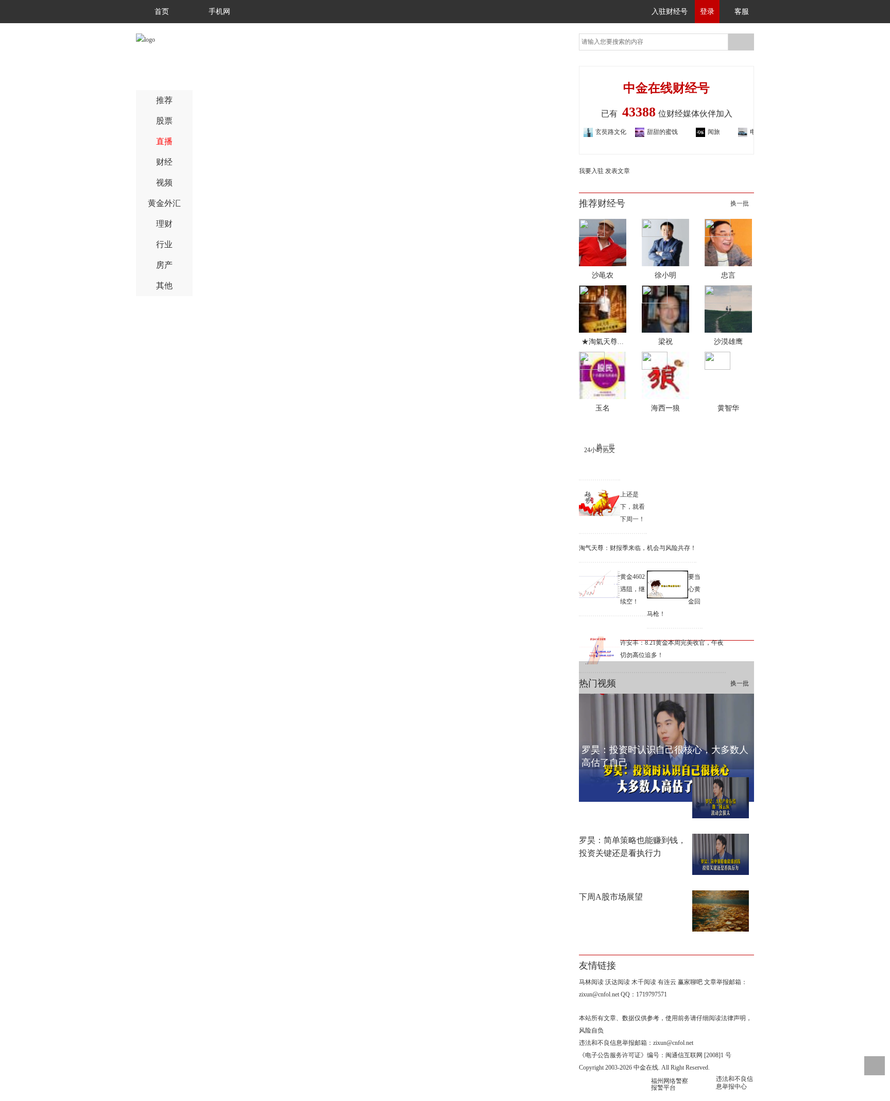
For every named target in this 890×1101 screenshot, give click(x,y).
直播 (164, 141)
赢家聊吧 (690, 982)
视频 (164, 182)
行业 (164, 244)
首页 (162, 11)
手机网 (219, 11)
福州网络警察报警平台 (669, 1084)
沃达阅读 (617, 982)
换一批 (739, 203)
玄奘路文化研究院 (592, 132)
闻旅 (696, 131)
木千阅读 (643, 982)
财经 (164, 162)
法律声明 (733, 1018)
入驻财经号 (670, 11)
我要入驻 (591, 171)
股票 (164, 120)
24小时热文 (599, 450)
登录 (707, 11)
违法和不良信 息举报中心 (734, 1082)
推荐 (164, 100)
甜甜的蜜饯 (644, 131)
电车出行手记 (747, 132)
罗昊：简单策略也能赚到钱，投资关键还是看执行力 (632, 846)
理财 (164, 223)
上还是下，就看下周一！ (632, 507)
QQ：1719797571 (644, 994)
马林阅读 (591, 982)
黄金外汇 (164, 203)
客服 (741, 11)
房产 (164, 265)
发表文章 (617, 171)
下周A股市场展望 (611, 896)
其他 (164, 285)
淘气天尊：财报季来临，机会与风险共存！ (637, 548)
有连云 (667, 982)
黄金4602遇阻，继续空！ (632, 589)
